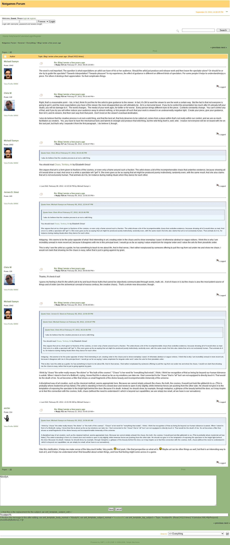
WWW (15, 84)
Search (16, 36)
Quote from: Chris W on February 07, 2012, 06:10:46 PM (64, 153)
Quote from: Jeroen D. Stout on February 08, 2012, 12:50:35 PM (67, 314)
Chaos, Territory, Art (63, 164)
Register (37, 36)
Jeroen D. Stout (11, 192)
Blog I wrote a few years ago (49, 43)
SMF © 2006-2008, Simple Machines (125, 542)
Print (155, 51)
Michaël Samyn (11, 61)
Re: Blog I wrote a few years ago (69, 62)
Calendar (24, 36)
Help (11, 36)
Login (31, 36)
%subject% (119, 517)
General (21, 43)
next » (224, 47)
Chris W (7, 93)
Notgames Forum (9, 43)
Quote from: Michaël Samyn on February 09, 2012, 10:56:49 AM (67, 420)
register (33, 18)
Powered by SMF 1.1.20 (100, 542)
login (25, 18)
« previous (215, 47)
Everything (31, 43)
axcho (7, 408)
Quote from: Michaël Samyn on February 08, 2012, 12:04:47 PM (67, 204)
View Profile (8, 84)
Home (5, 36)
